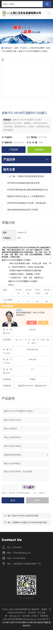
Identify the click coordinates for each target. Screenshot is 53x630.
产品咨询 (13, 149)
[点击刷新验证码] (28, 487)
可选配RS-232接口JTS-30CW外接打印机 (29, 522)
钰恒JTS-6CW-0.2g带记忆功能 (25, 516)
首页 (16, 48)
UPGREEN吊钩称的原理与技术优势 (23, 183)
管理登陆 (44, 616)
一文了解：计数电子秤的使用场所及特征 (25, 176)
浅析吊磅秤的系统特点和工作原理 (22, 210)
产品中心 (24, 48)
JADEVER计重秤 (37, 48)
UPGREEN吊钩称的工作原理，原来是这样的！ (28, 203)
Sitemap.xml (14, 616)
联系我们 (39, 149)
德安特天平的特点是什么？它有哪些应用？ (26, 196)
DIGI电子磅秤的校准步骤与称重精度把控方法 (27, 189)
